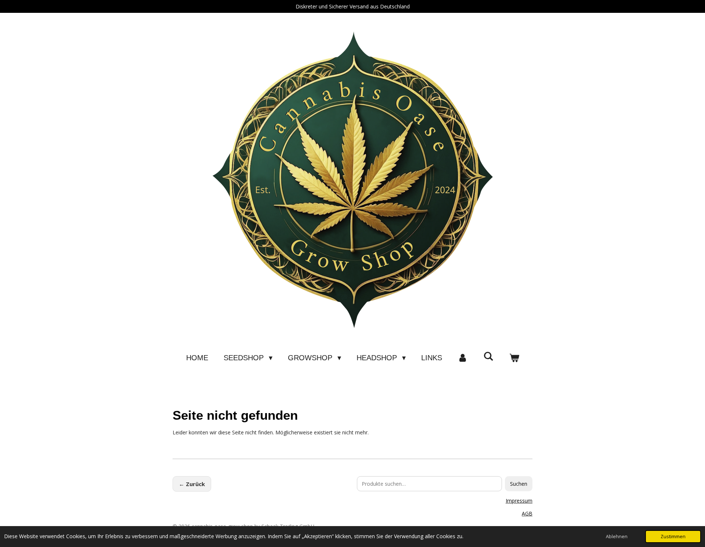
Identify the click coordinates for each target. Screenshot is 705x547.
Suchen (518, 483)
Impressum (519, 500)
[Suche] (488, 356)
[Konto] (463, 357)
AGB (527, 513)
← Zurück (192, 484)
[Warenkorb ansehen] (514, 357)
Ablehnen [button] (617, 536)
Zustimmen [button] (673, 536)
